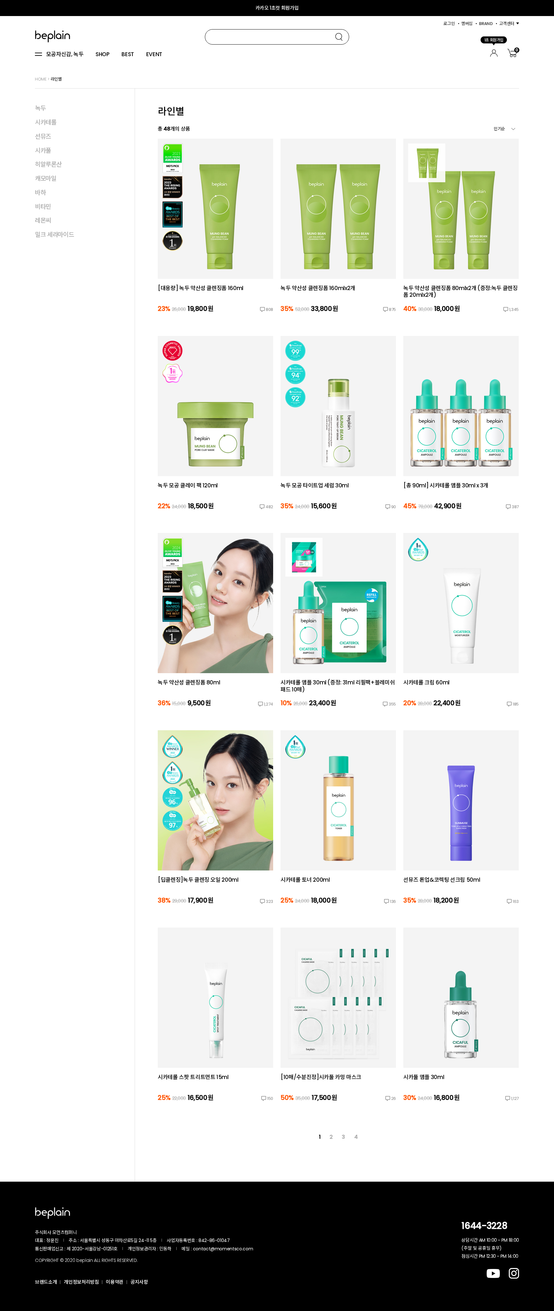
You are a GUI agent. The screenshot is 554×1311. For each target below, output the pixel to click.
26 (393, 1098)
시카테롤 (45, 122)
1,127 (515, 1098)
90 (393, 507)
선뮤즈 (43, 136)
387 (515, 507)
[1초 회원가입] (494, 52)
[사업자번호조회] (247, 1240)
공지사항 (139, 1282)
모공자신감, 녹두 (65, 54)
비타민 (43, 206)
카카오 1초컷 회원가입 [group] (277, 7)
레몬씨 (43, 220)
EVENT (154, 54)
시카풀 (43, 150)
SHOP (103, 54)
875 (392, 309)
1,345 (514, 309)
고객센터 (506, 24)
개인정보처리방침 (81, 1282)
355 (392, 704)
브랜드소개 (46, 1282)
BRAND (485, 24)
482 (269, 507)
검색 (338, 37)
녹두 (40, 108)
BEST (128, 54)
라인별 (56, 79)
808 (269, 309)
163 (516, 901)
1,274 (268, 704)
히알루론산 (48, 164)
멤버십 (467, 24)
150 (270, 1098)
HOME (41, 79)
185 (516, 704)
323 (269, 901)
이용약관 (114, 1282)
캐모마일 (45, 178)
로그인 (449, 24)
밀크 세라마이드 (54, 234)
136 (393, 901)
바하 (40, 192)
